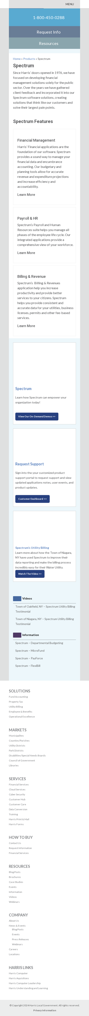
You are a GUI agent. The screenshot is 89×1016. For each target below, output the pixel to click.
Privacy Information (44, 1010)
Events (13, 886)
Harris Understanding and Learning (28, 988)
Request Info (49, 31)
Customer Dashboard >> (32, 498)
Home (17, 58)
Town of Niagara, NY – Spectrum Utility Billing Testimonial (44, 621)
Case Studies (16, 882)
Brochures (15, 877)
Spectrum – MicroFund (29, 650)
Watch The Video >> (30, 573)
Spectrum (23, 388)
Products (29, 58)
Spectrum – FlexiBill (27, 665)
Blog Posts (14, 872)
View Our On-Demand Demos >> (36, 416)
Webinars (14, 901)
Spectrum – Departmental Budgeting (39, 643)
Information (15, 891)
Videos (13, 896)
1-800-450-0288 (49, 17)
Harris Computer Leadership (25, 983)
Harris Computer (18, 973)
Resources (48, 43)
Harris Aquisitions (19, 978)
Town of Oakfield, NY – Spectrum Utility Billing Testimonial (45, 609)
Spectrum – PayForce (29, 658)
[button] (70, 4)
